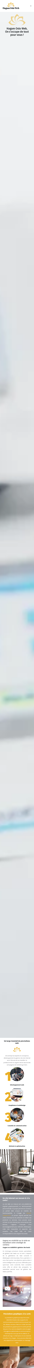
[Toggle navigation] (31, 6)
